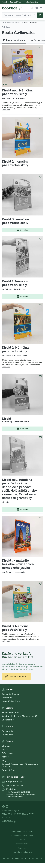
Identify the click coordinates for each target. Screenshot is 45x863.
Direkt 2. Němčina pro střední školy (15, 349)
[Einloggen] (32, 8)
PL (41, 858)
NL (29, 858)
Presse (5, 749)
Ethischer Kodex (22, 844)
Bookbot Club (8, 770)
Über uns (6, 746)
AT (12, 858)
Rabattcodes (8, 735)
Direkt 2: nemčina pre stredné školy (15, 163)
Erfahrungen (8, 753)
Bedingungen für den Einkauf (22, 831)
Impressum (22, 848)
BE (37, 858)
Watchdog (7, 698)
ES (22, 858)
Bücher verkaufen (10, 712)
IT (25, 858)
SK (8, 858)
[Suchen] (40, 15)
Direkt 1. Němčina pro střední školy (15, 283)
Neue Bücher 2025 (11, 701)
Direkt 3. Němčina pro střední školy (15, 628)
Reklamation (8, 731)
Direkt (6, 419)
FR (33, 858)
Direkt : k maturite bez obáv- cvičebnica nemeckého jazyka (18, 564)
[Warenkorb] (36, 8)
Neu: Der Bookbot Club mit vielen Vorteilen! (20, 2)
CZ (4, 858)
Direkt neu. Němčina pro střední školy (17, 92)
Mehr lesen (6, 110)
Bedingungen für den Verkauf (22, 835)
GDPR (22, 840)
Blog (4, 760)
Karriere (5, 757)
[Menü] (41, 8)
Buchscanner (8, 720)
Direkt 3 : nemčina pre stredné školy (15, 221)
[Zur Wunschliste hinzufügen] (40, 48)
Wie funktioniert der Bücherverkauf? (19, 716)
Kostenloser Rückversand (22, 852)
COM (17, 858)
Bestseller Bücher (10, 694)
